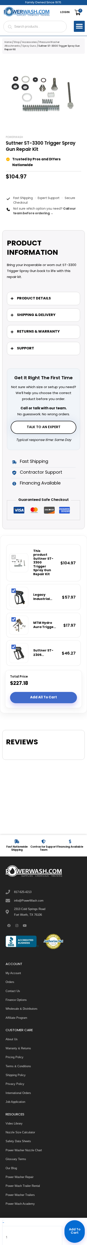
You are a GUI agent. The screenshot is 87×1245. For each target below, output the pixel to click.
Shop (17, 42)
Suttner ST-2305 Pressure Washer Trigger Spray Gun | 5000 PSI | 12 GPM (43, 653)
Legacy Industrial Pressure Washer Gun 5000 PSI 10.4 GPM (44, 597)
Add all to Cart (43, 697)
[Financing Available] (70, 841)
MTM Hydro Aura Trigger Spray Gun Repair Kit (44, 625)
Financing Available (70, 847)
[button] (79, 26)
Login (65, 12)
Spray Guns (29, 46)
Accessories (29, 42)
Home (8, 42)
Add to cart (75, 1231)
